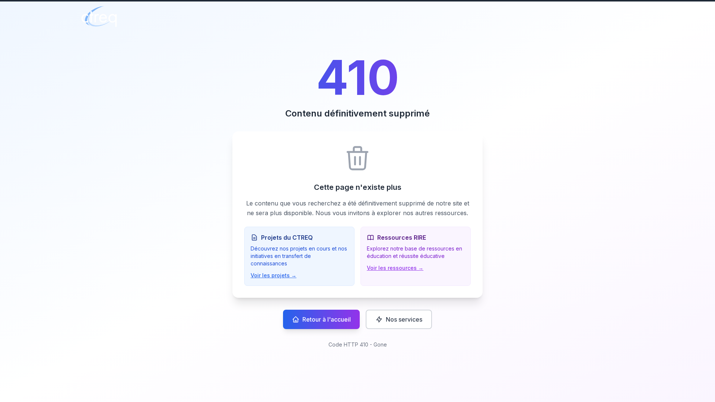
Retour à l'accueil (326, 319)
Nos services (404, 319)
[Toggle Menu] (629, 18)
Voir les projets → (273, 275)
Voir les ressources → (395, 268)
